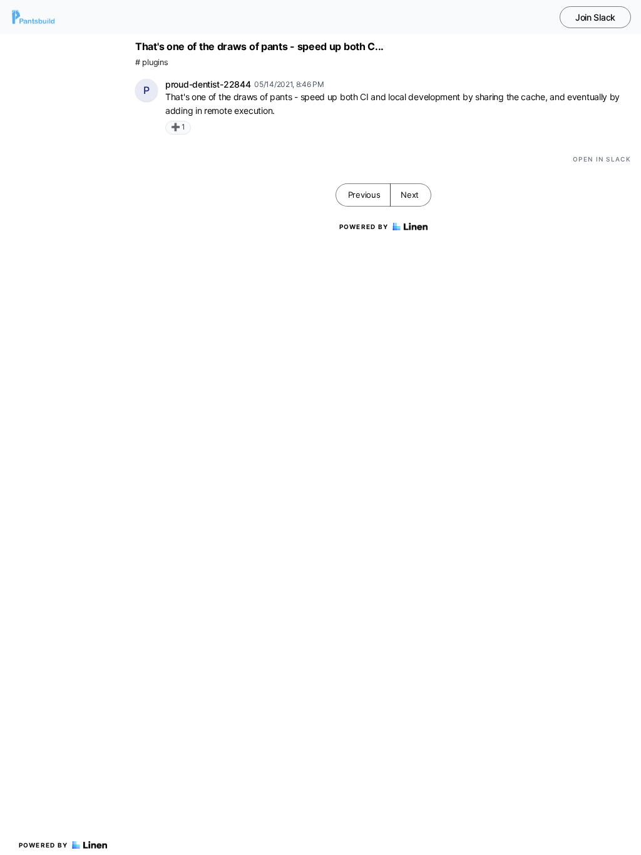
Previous (364, 195)
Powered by (43, 845)
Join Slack (595, 17)
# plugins (151, 62)
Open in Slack (602, 159)
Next (410, 195)
